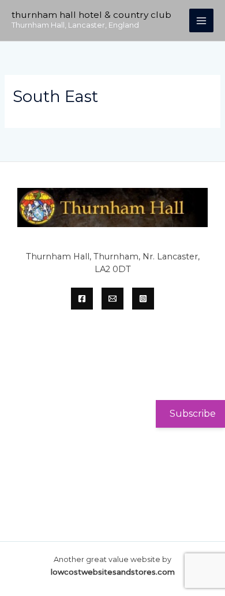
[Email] (112, 299)
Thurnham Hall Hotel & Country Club (91, 14)
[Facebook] (82, 299)
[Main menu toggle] (201, 21)
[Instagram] (143, 299)
